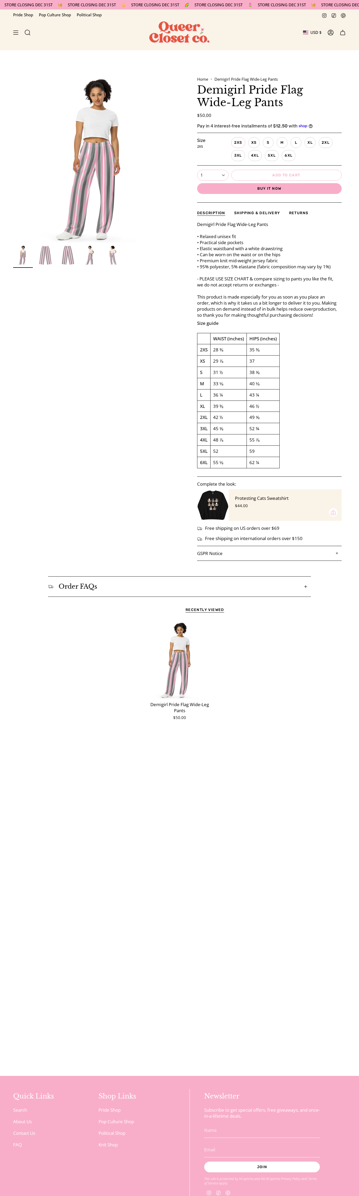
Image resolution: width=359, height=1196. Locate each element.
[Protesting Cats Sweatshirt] (213, 505)
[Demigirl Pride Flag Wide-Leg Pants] (179, 660)
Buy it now (269, 188)
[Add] (333, 512)
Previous (13, 160)
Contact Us (24, 1133)
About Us (22, 1121)
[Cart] (343, 32)
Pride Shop (23, 14)
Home (202, 79)
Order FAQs (78, 586)
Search (20, 1110)
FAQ (17, 1145)
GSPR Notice (210, 553)
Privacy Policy (291, 1179)
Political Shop (89, 14)
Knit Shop (108, 1145)
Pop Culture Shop (55, 14)
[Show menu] (16, 32)
